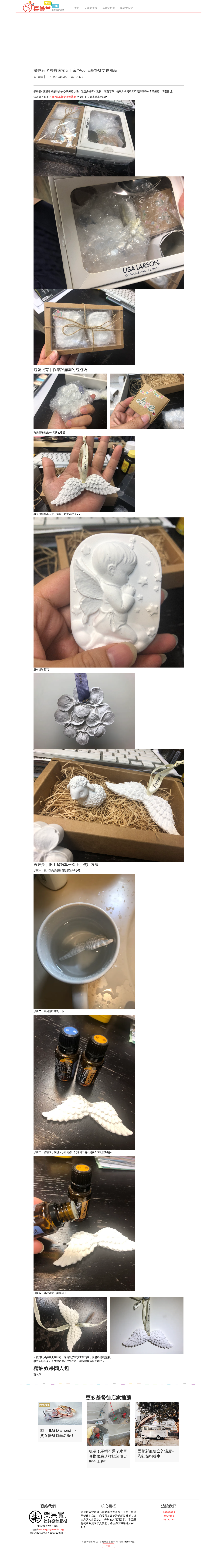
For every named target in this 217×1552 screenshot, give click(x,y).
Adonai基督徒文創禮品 (63, 96)
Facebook (169, 1511)
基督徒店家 (108, 8)
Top (108, 1546)
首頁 (76, 8)
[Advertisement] (108, 41)
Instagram (169, 1519)
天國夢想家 (91, 8)
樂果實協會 (126, 8)
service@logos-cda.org (51, 1529)
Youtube (169, 1515)
